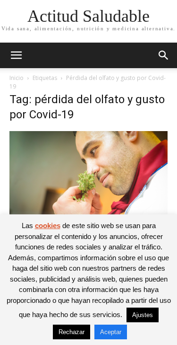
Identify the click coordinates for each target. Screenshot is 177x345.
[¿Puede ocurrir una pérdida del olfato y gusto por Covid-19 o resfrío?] (88, 184)
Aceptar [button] (110, 332)
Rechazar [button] (71, 332)
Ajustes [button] (142, 314)
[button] (16, 55)
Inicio (16, 78)
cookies (47, 225)
